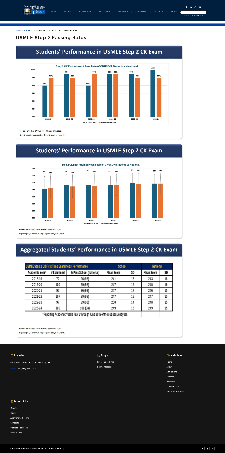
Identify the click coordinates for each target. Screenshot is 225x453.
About (169, 366)
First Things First (105, 361)
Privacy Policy (57, 448)
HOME (54, 11)
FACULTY (158, 11)
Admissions (172, 371)
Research (171, 381)
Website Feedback (19, 427)
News (13, 412)
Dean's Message (105, 366)
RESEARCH (123, 11)
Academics (29, 30)
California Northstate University (26, 448)
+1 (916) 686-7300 (27, 368)
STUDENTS (141, 11)
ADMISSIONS (85, 11)
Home (19, 30)
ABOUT (67, 11)
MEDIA (173, 11)
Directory (14, 408)
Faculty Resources (175, 391)
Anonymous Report (19, 417)
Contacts (14, 422)
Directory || (187, 15)
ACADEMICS (104, 11)
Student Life (173, 386)
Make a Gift (16, 432)
